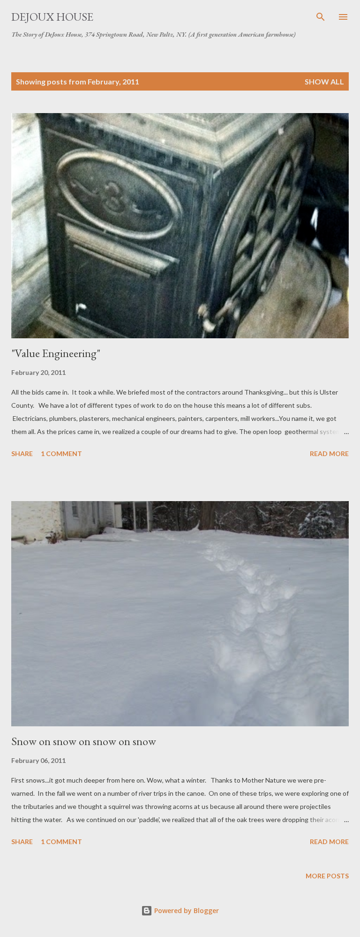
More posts (327, 876)
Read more (329, 453)
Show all (324, 81)
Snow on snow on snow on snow (83, 741)
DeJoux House (52, 16)
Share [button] (22, 453)
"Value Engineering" (55, 353)
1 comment (61, 453)
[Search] (320, 17)
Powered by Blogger (185, 910)
